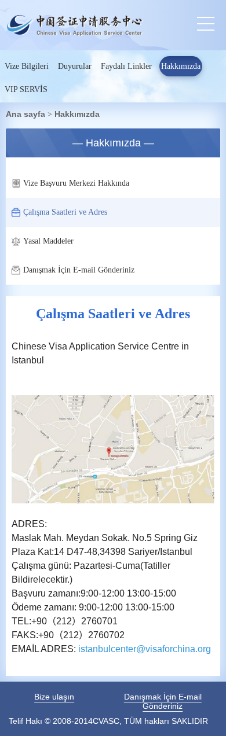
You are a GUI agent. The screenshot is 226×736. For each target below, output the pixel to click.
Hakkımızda (181, 66)
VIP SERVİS (26, 89)
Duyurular (75, 66)
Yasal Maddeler (48, 241)
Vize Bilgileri (27, 66)
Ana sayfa (25, 114)
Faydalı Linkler (126, 66)
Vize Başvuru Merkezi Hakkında (76, 183)
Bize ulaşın (54, 696)
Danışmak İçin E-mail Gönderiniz (78, 270)
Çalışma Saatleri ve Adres (65, 212)
